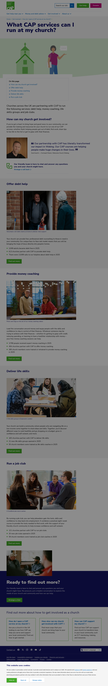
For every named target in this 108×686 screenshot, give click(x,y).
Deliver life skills (17, 94)
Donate (96, 5)
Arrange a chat (14, 600)
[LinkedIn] (31, 650)
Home (9, 19)
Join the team (11, 657)
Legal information (23, 659)
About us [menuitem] (65, 14)
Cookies (49, 659)
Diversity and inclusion (57, 657)
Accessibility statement (25, 657)
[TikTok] (40, 650)
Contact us (11, 650)
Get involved (16, 19)
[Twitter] (23, 650)
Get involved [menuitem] (53, 14)
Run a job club (17, 97)
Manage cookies (37, 680)
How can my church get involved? (24, 84)
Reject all (23, 680)
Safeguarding (11, 659)
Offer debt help (17, 87)
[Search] (72, 5)
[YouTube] (36, 650)
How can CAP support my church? (85, 622)
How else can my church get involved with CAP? (53, 622)
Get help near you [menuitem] (14, 14)
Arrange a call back (22, 169)
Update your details (41, 657)
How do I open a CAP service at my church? (37, 19)
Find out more (14, 261)
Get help (82, 5)
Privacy (42, 659)
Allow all (11, 680)
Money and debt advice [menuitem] (34, 14)
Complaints (34, 659)
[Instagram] (27, 650)
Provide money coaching (20, 91)
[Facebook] (18, 650)
